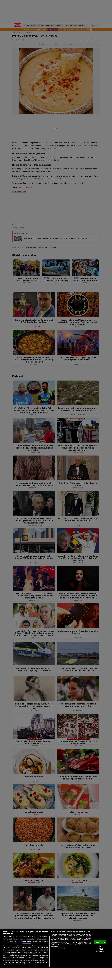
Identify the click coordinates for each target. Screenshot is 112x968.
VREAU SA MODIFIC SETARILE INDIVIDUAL (100, 949)
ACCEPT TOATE (100, 942)
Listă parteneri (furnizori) (58, 948)
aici (9, 957)
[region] (56, 948)
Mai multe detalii (26, 943)
